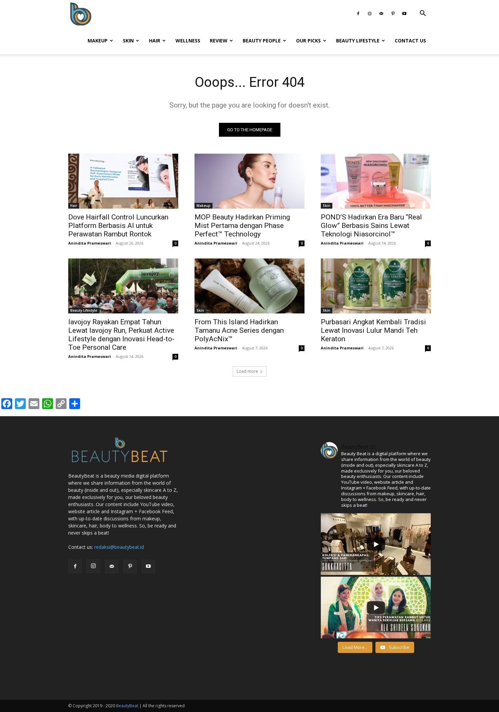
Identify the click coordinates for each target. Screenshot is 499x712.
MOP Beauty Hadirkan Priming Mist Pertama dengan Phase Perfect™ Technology (242, 225)
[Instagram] (370, 13)
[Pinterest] (393, 13)
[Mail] (381, 13)
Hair (154, 40)
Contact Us (410, 40)
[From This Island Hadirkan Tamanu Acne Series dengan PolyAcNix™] (249, 285)
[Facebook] (358, 13)
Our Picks (308, 40)
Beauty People (262, 40)
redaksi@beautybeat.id (119, 547)
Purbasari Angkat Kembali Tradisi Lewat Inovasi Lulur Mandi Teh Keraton (373, 330)
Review (218, 40)
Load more (247, 371)
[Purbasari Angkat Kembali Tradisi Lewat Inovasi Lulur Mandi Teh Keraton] (376, 285)
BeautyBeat (127, 706)
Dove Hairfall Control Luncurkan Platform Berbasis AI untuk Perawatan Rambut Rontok (118, 225)
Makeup (98, 40)
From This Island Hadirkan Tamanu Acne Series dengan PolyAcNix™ (239, 330)
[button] (422, 14)
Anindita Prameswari (89, 243)
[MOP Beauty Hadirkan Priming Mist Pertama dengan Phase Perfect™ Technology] (249, 181)
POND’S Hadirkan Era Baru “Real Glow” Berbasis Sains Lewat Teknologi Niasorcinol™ (371, 225)
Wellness (187, 40)
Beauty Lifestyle (358, 40)
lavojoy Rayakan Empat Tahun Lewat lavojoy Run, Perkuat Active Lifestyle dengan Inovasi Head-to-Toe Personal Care (121, 334)
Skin (128, 40)
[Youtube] (404, 13)
